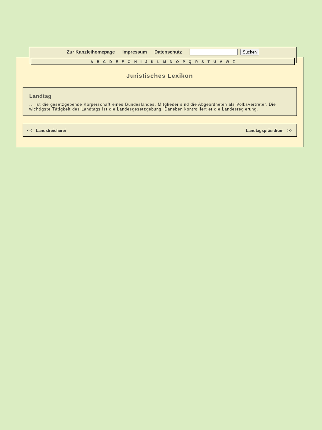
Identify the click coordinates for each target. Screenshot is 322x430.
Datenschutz (168, 51)
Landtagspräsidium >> (269, 130)
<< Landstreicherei (46, 130)
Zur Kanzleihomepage (91, 51)
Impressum (134, 51)
